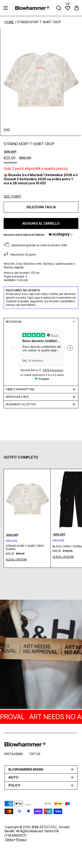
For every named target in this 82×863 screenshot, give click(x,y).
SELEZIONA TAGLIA (41, 207)
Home (9, 22)
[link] (41, 655)
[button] (76, 8)
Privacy (21, 839)
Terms (9, 839)
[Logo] (32, 8)
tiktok (34, 754)
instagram (14, 754)
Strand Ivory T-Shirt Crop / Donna (25, 547)
